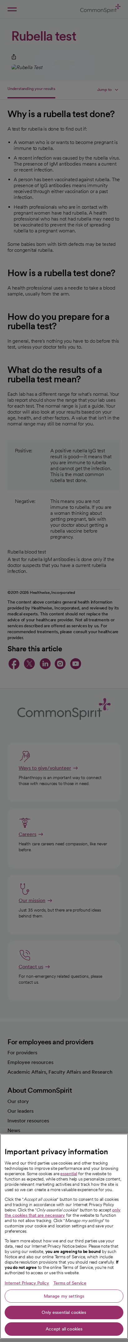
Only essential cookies (64, 1312)
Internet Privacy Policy (27, 1282)
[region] (64, 1236)
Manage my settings (64, 1296)
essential (68, 1173)
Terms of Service (69, 1282)
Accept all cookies (64, 1328)
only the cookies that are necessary (63, 1212)
